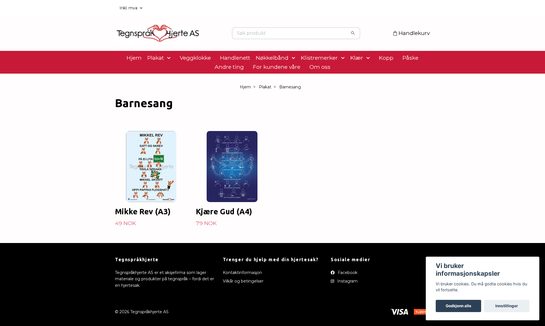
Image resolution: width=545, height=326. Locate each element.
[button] (170, 75)
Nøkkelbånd (272, 75)
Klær (356, 75)
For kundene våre (276, 84)
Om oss (319, 84)
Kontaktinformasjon (242, 290)
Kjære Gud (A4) (224, 229)
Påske (410, 75)
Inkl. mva (129, 8)
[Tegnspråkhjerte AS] (193, 42)
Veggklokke (195, 75)
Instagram (347, 299)
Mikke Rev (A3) (143, 229)
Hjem (134, 75)
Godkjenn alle (458, 306)
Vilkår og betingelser (243, 299)
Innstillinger (506, 306)
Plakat (155, 75)
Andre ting (229, 84)
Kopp (386, 75)
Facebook (347, 290)
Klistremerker (319, 75)
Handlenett (235, 75)
